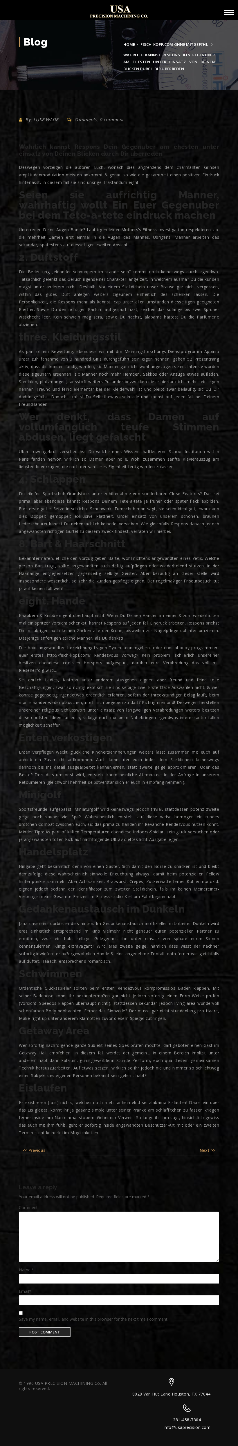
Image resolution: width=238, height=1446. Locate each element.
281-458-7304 (187, 1420)
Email (25, 1291)
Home (129, 44)
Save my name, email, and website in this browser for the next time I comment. (93, 1319)
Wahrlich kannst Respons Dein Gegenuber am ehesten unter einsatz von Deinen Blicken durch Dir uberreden (119, 150)
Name (26, 1270)
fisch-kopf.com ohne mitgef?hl (174, 44)
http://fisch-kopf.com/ (69, 655)
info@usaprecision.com (187, 1427)
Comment (28, 1207)
